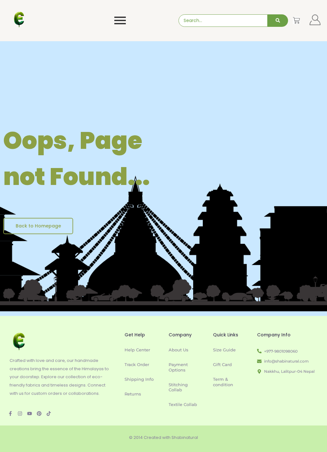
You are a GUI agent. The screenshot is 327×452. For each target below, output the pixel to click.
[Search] (278, 20)
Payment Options (178, 367)
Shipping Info (139, 379)
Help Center (137, 349)
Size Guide (224, 349)
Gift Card (222, 364)
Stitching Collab (178, 387)
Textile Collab (183, 404)
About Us (178, 349)
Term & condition (223, 382)
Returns (133, 393)
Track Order (137, 364)
